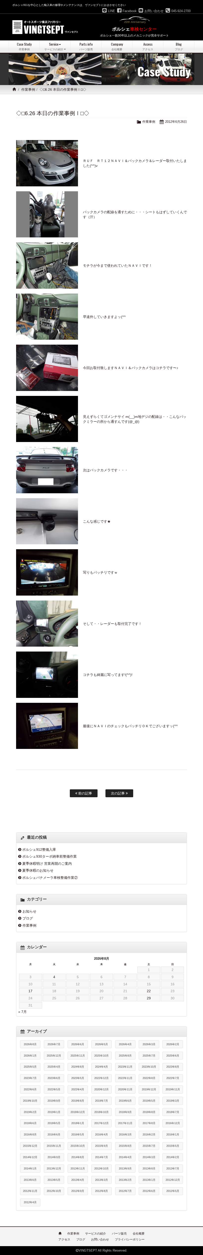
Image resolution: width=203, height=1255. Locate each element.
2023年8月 (172, 1066)
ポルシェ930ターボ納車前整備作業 (49, 856)
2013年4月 (77, 1179)
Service (53, 46)
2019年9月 (54, 1100)
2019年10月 (30, 1100)
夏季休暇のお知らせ (37, 870)
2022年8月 (149, 1078)
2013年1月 (149, 1179)
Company (117, 46)
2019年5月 (149, 1100)
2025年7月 (149, 1055)
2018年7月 (172, 1112)
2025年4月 (54, 1066)
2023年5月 (77, 1078)
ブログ (28, 918)
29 (149, 998)
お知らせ (29, 911)
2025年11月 (78, 1055)
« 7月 (22, 1012)
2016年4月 (101, 1134)
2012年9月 (77, 1190)
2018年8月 (149, 1112)
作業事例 (28, 89)
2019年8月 (77, 1100)
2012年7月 (125, 1190)
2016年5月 (77, 1134)
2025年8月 (125, 1055)
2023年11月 (125, 1066)
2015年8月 (125, 1145)
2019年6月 (125, 1100)
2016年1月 (172, 1134)
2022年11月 (125, 1078)
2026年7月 (54, 1044)
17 (30, 991)
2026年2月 (172, 1044)
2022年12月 (101, 1078)
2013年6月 (30, 1179)
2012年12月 (173, 1179)
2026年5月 (101, 1044)
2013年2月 (125, 1179)
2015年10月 (78, 1145)
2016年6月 (54, 1134)
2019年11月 (173, 1089)
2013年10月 (101, 1168)
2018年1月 (77, 1123)
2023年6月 (54, 1078)
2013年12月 (54, 1168)
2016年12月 (173, 1123)
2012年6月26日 (176, 122)
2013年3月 (101, 1179)
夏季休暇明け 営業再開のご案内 (47, 864)
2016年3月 (125, 1134)
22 (149, 991)
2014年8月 (77, 1157)
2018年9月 (125, 1112)
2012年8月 (101, 1190)
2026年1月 (30, 1055)
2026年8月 (30, 1044)
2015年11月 (54, 1145)
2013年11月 (78, 1168)
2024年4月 (101, 1066)
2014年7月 (101, 1157)
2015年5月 (172, 1145)
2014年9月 (54, 1157)
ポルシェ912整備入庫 (39, 849)
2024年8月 (77, 1066)
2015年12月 (30, 1145)
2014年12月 (30, 1157)
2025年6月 (172, 1055)
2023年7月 (30, 1078)
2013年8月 (149, 1168)
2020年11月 (125, 1089)
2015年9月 (101, 1145)
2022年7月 (172, 1078)
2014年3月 (149, 1157)
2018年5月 (54, 1123)
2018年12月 (78, 1112)
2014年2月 (172, 1157)
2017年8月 (149, 1123)
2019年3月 (172, 1100)
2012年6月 (149, 1190)
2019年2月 (30, 1112)
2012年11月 (30, 1190)
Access (147, 46)
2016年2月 (149, 1134)
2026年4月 (125, 1044)
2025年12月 (54, 1055)
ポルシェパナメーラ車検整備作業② (50, 878)
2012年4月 (30, 1202)
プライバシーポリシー (130, 1239)
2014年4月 (125, 1157)
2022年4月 (77, 1089)
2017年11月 (125, 1123)
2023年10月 (149, 1066)
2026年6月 (77, 1044)
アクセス (64, 1239)
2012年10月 (54, 1190)
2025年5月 (30, 1066)
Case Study (24, 46)
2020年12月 (101, 1089)
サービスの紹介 (95, 1233)
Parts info (86, 46)
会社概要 (139, 1233)
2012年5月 (172, 1190)
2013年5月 (54, 1179)
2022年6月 (30, 1089)
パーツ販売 (119, 1233)
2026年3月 (149, 1044)
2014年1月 (30, 1168)
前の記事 (84, 793)
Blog (179, 46)
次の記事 (118, 793)
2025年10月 (101, 1055)
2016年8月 (30, 1134)
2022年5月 (54, 1089)
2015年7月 (149, 1145)
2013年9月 (125, 1168)
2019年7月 (101, 1100)
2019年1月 (54, 1112)
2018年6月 (30, 1123)
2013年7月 (172, 1168)
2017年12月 (101, 1123)
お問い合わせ (100, 1239)
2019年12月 (149, 1089)
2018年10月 (101, 1112)
